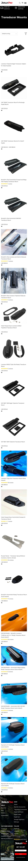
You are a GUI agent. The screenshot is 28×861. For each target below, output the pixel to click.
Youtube (16, 833)
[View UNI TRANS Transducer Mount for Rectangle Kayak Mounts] (14, 87)
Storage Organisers (19, 819)
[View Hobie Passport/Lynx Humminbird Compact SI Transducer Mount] (14, 502)
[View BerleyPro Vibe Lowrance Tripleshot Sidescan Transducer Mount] (14, 280)
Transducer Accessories (20, 809)
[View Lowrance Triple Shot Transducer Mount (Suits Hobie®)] (14, 463)
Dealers (3, 813)
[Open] (25, 3)
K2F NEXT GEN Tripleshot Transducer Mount (13, 441)
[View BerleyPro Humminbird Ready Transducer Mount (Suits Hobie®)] (14, 579)
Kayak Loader (17, 814)
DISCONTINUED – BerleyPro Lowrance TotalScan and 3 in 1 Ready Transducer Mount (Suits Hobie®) (13, 635)
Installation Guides (6, 836)
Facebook (16, 828)
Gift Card (16, 822)
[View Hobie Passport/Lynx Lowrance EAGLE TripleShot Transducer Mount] (14, 315)
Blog (2, 810)
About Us (3, 808)
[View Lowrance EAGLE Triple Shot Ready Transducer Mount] (14, 349)
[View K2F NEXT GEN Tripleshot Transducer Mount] (14, 426)
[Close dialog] (26, 841)
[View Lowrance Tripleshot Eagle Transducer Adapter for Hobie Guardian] (14, 49)
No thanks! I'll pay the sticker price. (20, 857)
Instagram (16, 831)
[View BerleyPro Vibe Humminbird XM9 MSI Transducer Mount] (14, 203)
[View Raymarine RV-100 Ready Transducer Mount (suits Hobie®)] (14, 768)
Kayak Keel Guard (18, 812)
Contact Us (4, 828)
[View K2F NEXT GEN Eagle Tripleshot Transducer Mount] (14, 388)
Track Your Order (5, 831)
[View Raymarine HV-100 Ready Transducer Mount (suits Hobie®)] (14, 730)
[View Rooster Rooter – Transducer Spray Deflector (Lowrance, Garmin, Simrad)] (14, 541)
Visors (15, 804)
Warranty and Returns (7, 838)
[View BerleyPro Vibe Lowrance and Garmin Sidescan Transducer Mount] (14, 242)
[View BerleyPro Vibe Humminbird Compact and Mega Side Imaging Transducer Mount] (14, 164)
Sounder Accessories (19, 807)
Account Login (5, 833)
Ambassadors (4, 815)
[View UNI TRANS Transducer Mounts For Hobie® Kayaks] (14, 126)
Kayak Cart (17, 817)
